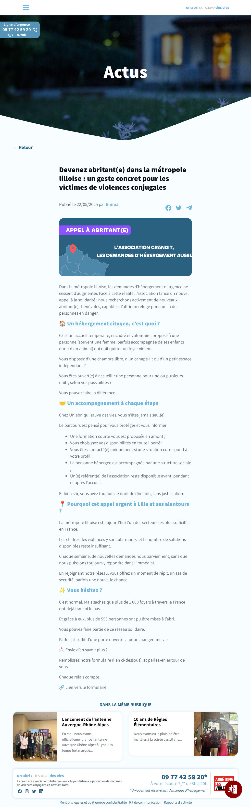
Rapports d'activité (177, 802)
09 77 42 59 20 (16, 31)
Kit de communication (145, 802)
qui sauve (207, 7)
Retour (26, 147)
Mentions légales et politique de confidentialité (93, 802)
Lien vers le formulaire (85, 687)
